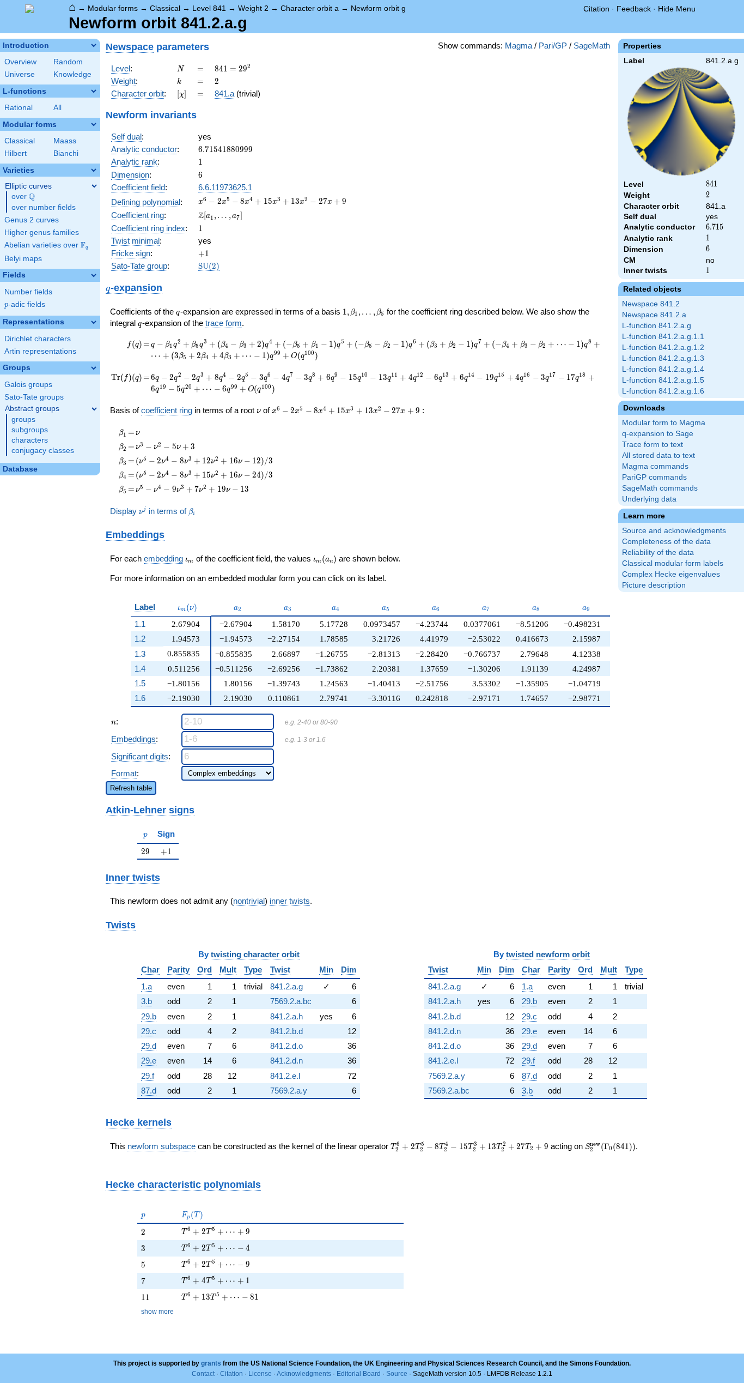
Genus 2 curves (31, 220)
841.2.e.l (285, 1075)
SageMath (592, 45)
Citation (596, 8)
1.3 (140, 654)
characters (29, 440)
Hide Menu (677, 8)
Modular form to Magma (663, 423)
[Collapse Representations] (93, 322)
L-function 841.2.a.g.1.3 (663, 358)
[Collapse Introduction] (93, 45)
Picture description (654, 585)
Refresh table (131, 788)
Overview (20, 62)
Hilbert (15, 153)
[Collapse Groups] (93, 368)
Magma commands (655, 466)
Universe (19, 74)
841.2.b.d (286, 1031)
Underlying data (649, 499)
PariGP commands (654, 477)
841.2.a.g (286, 986)
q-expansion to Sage (657, 434)
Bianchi (65, 153)
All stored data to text (658, 455)
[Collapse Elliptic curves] (94, 186)
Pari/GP (553, 45)
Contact (203, 1374)
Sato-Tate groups (34, 397)
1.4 (140, 668)
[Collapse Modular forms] (93, 124)
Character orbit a (309, 8)
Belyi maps (23, 259)
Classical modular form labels (672, 563)
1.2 (140, 638)
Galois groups (28, 385)
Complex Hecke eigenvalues (671, 574)
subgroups (29, 430)
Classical (165, 8)
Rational (18, 108)
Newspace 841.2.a (654, 315)
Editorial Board (359, 1374)
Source (396, 1374)
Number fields (28, 292)
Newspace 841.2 (651, 304)
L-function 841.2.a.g (656, 326)
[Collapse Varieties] (93, 170)
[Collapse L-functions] (93, 91)
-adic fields (24, 304)
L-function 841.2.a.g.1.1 (663, 337)
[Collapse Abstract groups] (94, 408)
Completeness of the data (666, 542)
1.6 (140, 698)
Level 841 (209, 8)
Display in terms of (152, 511)
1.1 (140, 624)
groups (23, 419)
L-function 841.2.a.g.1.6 (663, 391)
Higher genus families (41, 232)
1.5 (140, 683)
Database (20, 469)
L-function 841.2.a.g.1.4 (663, 369)
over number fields (43, 207)
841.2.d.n (286, 1060)
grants (211, 1363)
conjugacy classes (42, 450)
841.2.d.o (286, 1045)
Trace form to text (652, 444)
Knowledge (72, 74)
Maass (64, 141)
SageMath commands (660, 488)
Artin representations (40, 351)
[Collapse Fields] (93, 275)
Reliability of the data (658, 552)
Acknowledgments (304, 1374)
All (57, 108)
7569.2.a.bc (291, 1001)
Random (68, 62)
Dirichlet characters (37, 339)
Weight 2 (253, 8)
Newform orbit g (378, 8)
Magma (518, 45)
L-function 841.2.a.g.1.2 (663, 347)
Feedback (634, 8)
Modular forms (113, 8)
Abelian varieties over (46, 245)
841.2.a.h (286, 1016)
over (23, 196)
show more (157, 1311)
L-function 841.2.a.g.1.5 (663, 380)
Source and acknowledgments (674, 531)
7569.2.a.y (288, 1090)
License (260, 1374)
